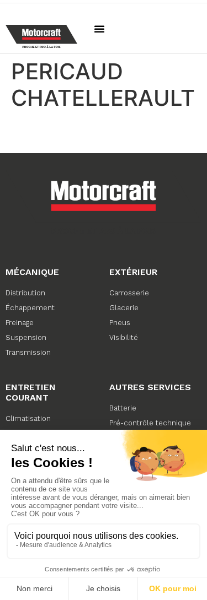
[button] (99, 28)
